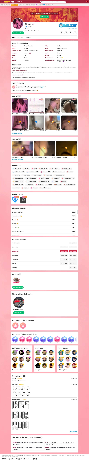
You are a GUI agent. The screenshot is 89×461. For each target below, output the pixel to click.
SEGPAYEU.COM (36, 455)
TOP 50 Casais (41, 86)
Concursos (40, 4)
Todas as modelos (5, 4)
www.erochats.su (20, 455)
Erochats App (49, 4)
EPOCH (30, 455)
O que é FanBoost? (72, 28)
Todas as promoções (31, 4)
